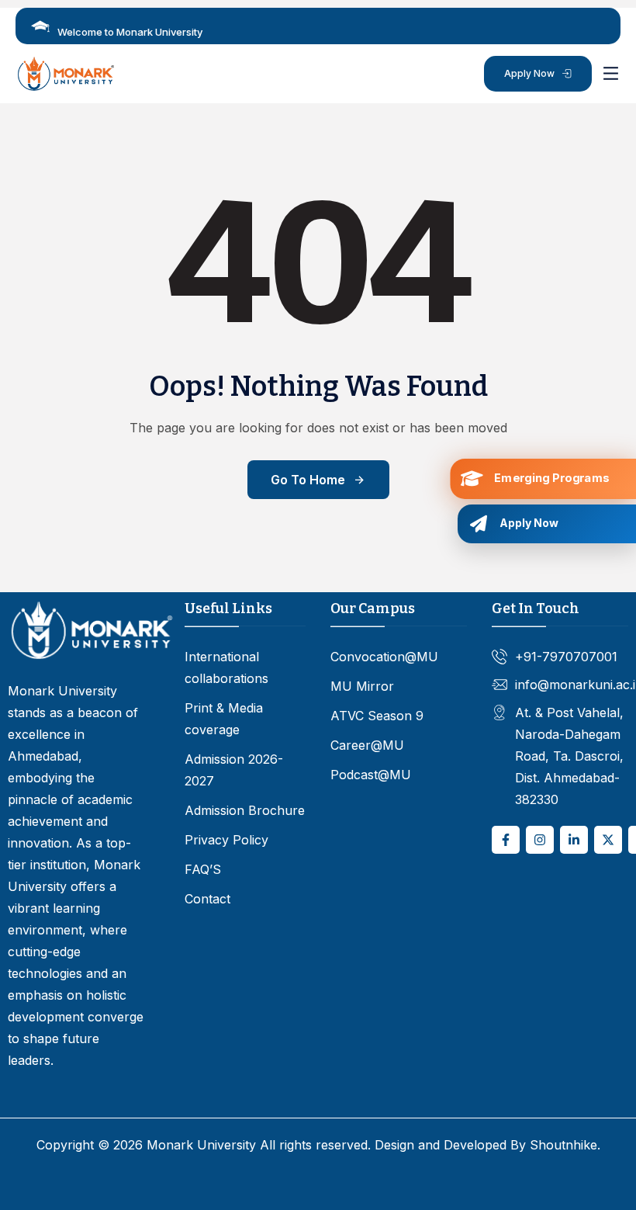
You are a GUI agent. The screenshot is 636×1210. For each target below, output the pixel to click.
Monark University (201, 1145)
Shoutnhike (563, 1145)
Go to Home (308, 479)
